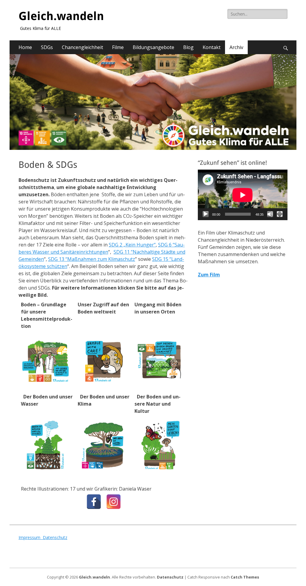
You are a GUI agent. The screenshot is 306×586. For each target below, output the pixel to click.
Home (25, 47)
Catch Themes (245, 577)
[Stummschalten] (270, 214)
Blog (188, 47)
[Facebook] (93, 501)
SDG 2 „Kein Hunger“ (132, 244)
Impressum (31, 537)
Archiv (236, 47)
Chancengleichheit (82, 47)
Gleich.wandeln (61, 16)
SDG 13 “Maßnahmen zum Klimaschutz (91, 259)
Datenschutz (55, 537)
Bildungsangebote (153, 47)
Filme (118, 47)
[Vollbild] (280, 214)
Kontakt (212, 47)
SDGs (47, 47)
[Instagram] (113, 501)
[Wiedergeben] (206, 214)
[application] (242, 195)
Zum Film (209, 274)
